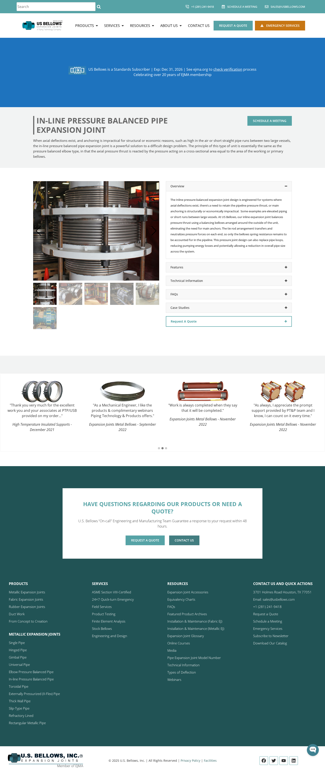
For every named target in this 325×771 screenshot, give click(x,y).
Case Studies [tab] (179, 308)
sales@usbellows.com (288, 7)
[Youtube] (283, 760)
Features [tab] (176, 267)
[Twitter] (273, 760)
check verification (227, 69)
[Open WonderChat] (313, 750)
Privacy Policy (190, 760)
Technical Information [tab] (186, 281)
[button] (154, 231)
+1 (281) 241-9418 (202, 7)
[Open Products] (97, 25)
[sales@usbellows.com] (266, 6)
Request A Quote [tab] (184, 321)
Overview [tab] (177, 186)
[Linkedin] (293, 760)
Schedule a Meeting (269, 121)
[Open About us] (180, 25)
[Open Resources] (153, 25)
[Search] (99, 6)
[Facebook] (263, 760)
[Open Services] (122, 25)
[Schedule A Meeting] (223, 6)
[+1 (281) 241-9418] (187, 6)
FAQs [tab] (174, 294)
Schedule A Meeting (242, 7)
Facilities (210, 760)
